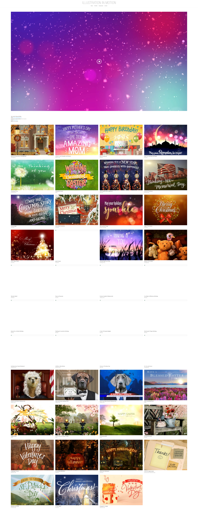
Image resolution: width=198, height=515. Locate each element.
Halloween (12, 297)
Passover (56, 297)
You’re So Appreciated (149, 471)
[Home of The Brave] (165, 175)
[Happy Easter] (32, 420)
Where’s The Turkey (148, 261)
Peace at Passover (59, 296)
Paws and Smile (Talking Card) (61, 401)
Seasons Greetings (103, 227)
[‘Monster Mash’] (32, 280)
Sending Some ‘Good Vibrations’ (18, 366)
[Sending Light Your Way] (121, 245)
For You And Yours (148, 366)
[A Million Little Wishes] (76, 350)
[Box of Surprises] (121, 140)
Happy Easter (14, 436)
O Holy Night (13, 226)
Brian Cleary (16, 120)
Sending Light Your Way (105, 261)
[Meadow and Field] (32, 490)
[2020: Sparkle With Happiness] (121, 175)
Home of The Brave (148, 191)
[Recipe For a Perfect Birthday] (32, 315)
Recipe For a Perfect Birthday (17, 331)
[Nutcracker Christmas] (76, 210)
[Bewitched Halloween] (121, 455)
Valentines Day (57, 367)
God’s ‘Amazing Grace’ (149, 401)
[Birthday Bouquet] (165, 420)
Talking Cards (102, 297)
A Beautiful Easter (59, 191)
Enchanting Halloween (60, 471)
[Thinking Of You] (32, 175)
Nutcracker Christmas (60, 226)
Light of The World (148, 226)
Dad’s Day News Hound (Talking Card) (108, 401)
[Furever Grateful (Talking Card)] (121, 280)
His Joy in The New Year (105, 366)
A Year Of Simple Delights (105, 331)
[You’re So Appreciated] (165, 455)
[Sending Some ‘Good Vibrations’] (32, 350)
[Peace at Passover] (76, 280)
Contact (105, 5)
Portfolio (95, 5)
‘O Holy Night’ (58, 506)
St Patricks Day (13, 507)
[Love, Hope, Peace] (32, 245)
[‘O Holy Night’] (76, 490)
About (92, 5)
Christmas (12, 227)
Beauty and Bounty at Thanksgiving (18, 156)
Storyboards (101, 5)
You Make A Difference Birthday (151, 296)
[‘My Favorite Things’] (121, 210)
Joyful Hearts (58, 261)
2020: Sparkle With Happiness (106, 191)
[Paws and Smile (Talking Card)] (76, 385)
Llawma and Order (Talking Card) (18, 401)
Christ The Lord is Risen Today (61, 436)
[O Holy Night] (32, 210)
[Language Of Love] (32, 455)
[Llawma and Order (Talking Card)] (32, 385)
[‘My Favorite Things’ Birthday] (165, 315)
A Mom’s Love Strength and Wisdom (63, 156)
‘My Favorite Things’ (104, 226)
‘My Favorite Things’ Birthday (150, 331)
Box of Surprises (103, 156)
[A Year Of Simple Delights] (121, 315)
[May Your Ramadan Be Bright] (165, 140)
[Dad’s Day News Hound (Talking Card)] (121, 385)
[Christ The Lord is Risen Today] (76, 420)
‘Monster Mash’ (14, 296)
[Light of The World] (165, 210)
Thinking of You (13, 192)
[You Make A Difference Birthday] (165, 280)
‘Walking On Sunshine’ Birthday (62, 331)
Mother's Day (57, 157)
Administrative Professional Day (149, 472)
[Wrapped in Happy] (121, 490)
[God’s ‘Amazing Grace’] (165, 385)
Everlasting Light (103, 436)
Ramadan (146, 157)
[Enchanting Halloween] (76, 455)
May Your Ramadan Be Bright (150, 156)
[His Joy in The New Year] (121, 350)
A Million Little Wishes (60, 366)
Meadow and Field (15, 506)
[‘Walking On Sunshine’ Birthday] (76, 315)
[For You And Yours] (165, 350)
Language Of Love (15, 471)
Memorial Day (146, 192)
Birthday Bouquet (148, 436)
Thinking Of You (14, 191)
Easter (56, 192)
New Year (101, 192)
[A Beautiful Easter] (76, 175)
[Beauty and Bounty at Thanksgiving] (32, 140)
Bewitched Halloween (104, 471)
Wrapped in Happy (104, 506)
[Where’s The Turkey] (165, 245)
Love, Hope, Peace (15, 261)
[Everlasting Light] (121, 420)
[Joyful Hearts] (76, 245)
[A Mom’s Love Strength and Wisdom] (76, 140)
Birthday (101, 157)
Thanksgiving (13, 157)
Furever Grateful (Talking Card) (106, 296)
